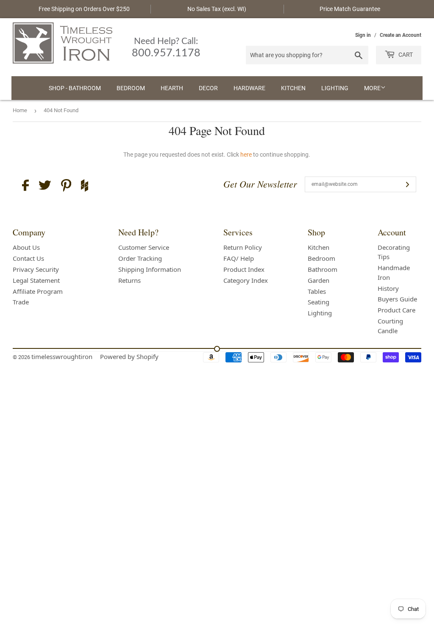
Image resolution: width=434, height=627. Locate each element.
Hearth (172, 88)
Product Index (243, 269)
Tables (317, 291)
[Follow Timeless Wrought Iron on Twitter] (45, 186)
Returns (129, 280)
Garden (318, 280)
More (372, 88)
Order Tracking (140, 258)
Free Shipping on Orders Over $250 (84, 9)
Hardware (249, 88)
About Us (26, 247)
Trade (21, 302)
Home (20, 110)
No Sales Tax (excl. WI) (216, 9)
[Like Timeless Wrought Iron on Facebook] (25, 186)
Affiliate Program (38, 291)
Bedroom (131, 88)
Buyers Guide (397, 299)
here (246, 154)
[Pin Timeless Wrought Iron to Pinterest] (66, 187)
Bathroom (322, 269)
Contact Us (28, 258)
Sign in (363, 35)
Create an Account (400, 35)
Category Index (245, 280)
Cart (405, 54)
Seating (318, 302)
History (388, 288)
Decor (208, 88)
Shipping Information (149, 269)
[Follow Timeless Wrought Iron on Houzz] (84, 187)
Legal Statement (36, 280)
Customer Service (143, 247)
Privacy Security (36, 269)
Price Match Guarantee (350, 9)
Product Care (396, 310)
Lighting (334, 88)
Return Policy (242, 247)
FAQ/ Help (238, 258)
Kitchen (293, 88)
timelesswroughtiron (61, 356)
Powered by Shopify (129, 356)
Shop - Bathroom (75, 88)
